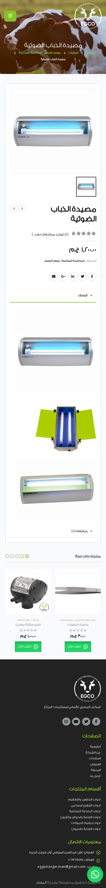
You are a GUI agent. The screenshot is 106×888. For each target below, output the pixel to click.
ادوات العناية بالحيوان (86, 829)
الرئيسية (95, 746)
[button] (26, 556)
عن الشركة (93, 752)
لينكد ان (72, 276)
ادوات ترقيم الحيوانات (86, 823)
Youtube (76, 721)
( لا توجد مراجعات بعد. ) (50, 234)
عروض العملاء (52, 260)
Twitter (86, 721)
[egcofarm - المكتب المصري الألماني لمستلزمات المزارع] (88, 16)
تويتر (82, 276)
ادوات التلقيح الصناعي (85, 620)
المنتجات (95, 758)
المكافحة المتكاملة (72, 260)
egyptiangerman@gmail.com (61, 867)
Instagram (66, 721)
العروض (95, 764)
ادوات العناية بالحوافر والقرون (80, 817)
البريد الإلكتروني (53, 276)
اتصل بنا (95, 776)
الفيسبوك (92, 276)
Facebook (96, 721)
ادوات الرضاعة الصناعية (85, 811)
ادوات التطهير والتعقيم (84, 799)
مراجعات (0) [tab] (79, 531)
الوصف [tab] (83, 295)
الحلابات (35, 620)
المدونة (96, 770)
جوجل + (63, 276)
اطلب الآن (75, 646)
